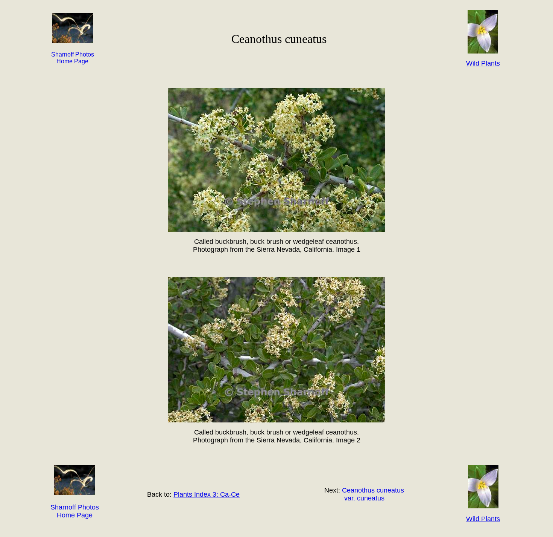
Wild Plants (483, 519)
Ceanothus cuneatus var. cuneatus (373, 494)
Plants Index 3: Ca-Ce (206, 494)
